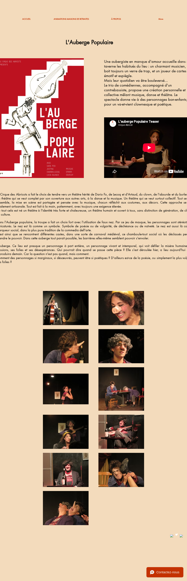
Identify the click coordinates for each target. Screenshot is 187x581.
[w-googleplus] (181, 536)
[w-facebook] (171, 536)
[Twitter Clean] (176, 534)
